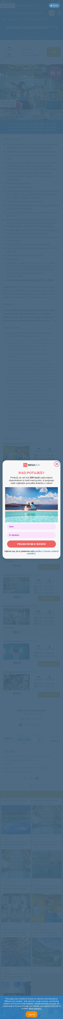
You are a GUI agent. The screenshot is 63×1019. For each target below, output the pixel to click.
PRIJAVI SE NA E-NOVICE (31, 544)
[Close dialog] (56, 464)
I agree (31, 1014)
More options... (35, 1008)
